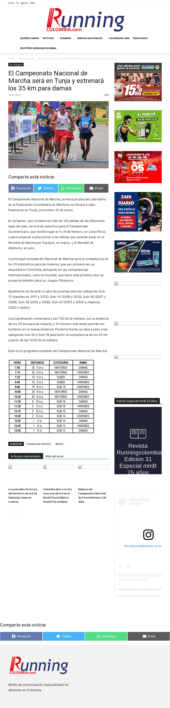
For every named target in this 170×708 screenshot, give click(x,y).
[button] (157, 38)
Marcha (59, 443)
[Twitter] (152, 3)
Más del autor (55, 456)
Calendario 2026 (119, 38)
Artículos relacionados (26, 456)
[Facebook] (138, 3)
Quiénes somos (29, 38)
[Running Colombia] (85, 19)
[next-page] (17, 510)
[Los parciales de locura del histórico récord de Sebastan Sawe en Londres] (23, 475)
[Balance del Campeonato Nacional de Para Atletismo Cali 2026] (93, 475)
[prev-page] (10, 510)
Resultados (140, 38)
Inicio (11, 58)
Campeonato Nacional (39, 443)
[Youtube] (158, 3)
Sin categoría (26, 58)
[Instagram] (145, 3)
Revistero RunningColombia (38, 48)
